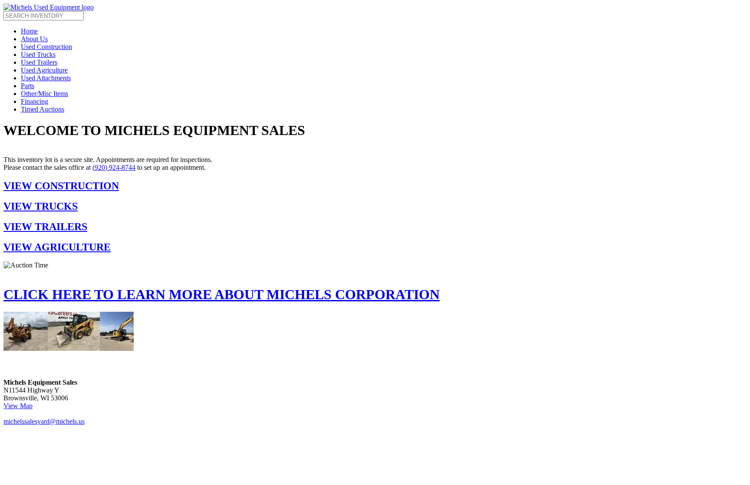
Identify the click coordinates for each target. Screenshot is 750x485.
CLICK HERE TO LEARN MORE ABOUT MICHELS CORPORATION (221, 294)
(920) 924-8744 (113, 167)
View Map (18, 405)
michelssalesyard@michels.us (44, 421)
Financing (34, 101)
